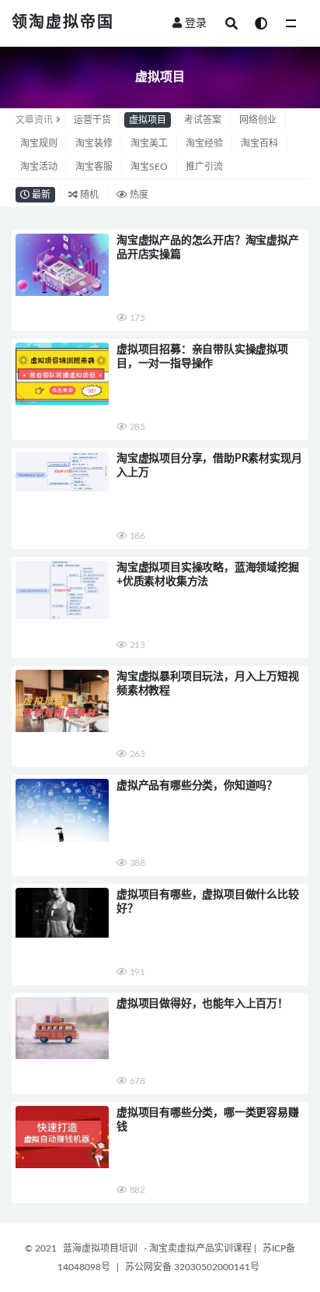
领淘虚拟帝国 (63, 22)
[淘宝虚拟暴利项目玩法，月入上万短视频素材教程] (62, 701)
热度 (137, 194)
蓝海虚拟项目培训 (100, 1248)
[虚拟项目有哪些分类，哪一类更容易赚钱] (62, 1137)
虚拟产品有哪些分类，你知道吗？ (197, 785)
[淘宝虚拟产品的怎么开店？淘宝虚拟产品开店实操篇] (62, 265)
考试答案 (202, 120)
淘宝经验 (204, 143)
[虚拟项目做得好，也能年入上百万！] (62, 1028)
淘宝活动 (38, 166)
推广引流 (204, 166)
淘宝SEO (149, 166)
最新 (40, 194)
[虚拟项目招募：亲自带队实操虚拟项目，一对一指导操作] (62, 374)
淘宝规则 (38, 143)
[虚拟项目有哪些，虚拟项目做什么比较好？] (62, 913)
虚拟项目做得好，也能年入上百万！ (202, 1003)
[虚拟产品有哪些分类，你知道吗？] (62, 810)
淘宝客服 (94, 166)
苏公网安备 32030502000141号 (192, 1267)
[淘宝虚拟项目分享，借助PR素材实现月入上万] (62, 471)
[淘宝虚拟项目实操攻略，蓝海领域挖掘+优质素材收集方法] (62, 590)
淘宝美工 (149, 143)
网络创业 (258, 120)
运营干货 (92, 120)
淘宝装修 (94, 143)
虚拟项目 (147, 120)
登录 (196, 23)
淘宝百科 (259, 143)
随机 (88, 194)
